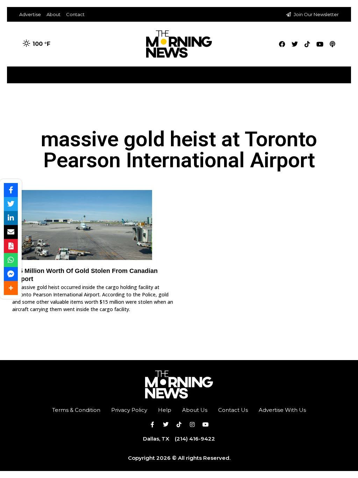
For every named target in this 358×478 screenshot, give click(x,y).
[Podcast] (332, 44)
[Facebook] (282, 44)
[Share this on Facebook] (11, 190)
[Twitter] (294, 44)
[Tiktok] (307, 44)
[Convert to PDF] (11, 246)
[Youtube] (320, 44)
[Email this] (11, 232)
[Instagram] (192, 424)
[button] (345, 72)
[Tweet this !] (11, 204)
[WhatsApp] (11, 260)
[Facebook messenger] (11, 274)
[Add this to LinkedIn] (11, 218)
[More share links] (11, 288)
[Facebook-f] (152, 424)
